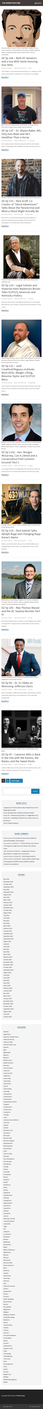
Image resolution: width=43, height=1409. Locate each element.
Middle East (7, 1252)
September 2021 (8, 939)
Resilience (7, 1320)
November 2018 (8, 1004)
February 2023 (8, 902)
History (4, 52)
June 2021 (7, 946)
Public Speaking (9, 1299)
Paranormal (29, 197)
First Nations (8, 1161)
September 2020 (8, 970)
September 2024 (8, 887)
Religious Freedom (9, 1315)
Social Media (22, 604)
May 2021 (6, 949)
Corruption (35, 600)
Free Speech (25, 50)
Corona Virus (10, 442)
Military (6, 1255)
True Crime (7, 1359)
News (7, 446)
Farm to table (9, 127)
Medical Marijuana (9, 1250)
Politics (28, 52)
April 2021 (7, 952)
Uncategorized (8, 1364)
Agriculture (7, 1034)
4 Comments (19, 214)
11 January (31, 140)
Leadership (9, 52)
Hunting (6, 1198)
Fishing (6, 1167)
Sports (12, 527)
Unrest (16, 362)
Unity (5, 1366)
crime (17, 358)
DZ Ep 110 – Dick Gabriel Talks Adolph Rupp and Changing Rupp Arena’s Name (21, 534)
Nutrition (29, 127)
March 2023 (7, 900)
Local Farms (7, 1234)
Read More (5, 77)
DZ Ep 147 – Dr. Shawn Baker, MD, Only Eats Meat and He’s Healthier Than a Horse (21, 134)
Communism (7, 1099)
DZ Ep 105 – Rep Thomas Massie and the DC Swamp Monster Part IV (21, 611)
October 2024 (8, 884)
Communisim (8, 1096)
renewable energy (9, 1317)
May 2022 (6, 921)
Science (6, 1330)
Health (31, 50)
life (5, 1229)
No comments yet (21, 68)
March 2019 (7, 996)
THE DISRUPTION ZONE (11, 3)
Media (14, 52)
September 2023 (8, 892)
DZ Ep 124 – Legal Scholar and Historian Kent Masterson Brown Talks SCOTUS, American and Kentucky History (21, 290)
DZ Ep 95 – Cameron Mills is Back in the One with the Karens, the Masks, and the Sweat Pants (21, 758)
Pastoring (7, 1278)
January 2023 (8, 905)
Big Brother (7, 1052)
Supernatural (37, 197)
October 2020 (8, 967)
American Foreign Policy (11, 1037)
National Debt (21, 52)
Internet (28, 749)
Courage (4, 525)
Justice (25, 280)
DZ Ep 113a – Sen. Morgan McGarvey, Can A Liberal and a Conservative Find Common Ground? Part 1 (19, 457)
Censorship (24, 48)
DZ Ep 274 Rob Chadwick (11, 823)
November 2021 (8, 936)
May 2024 (6, 889)
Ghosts (13, 197)
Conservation (8, 1107)
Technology (7, 1353)
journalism (7, 1213)
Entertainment (8, 1146)
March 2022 (7, 926)
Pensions (6, 1281)
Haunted (18, 197)
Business (4, 442)
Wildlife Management (10, 1379)
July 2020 (6, 975)
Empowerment (36, 442)
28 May (30, 764)
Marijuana (7, 1237)
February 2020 (8, 988)
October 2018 (8, 1006)
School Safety (8, 1325)
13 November (29, 214)
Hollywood (7, 1193)
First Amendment (17, 50)
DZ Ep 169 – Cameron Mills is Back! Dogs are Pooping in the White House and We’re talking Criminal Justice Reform (21, 861)
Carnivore (7, 125)
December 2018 (8, 1001)
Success (6, 1343)
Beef (3, 125)
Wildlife (6, 1377)
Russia (6, 1322)
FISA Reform (7, 1164)
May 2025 (6, 879)
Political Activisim (28, 677)
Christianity (7, 1083)
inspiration (7, 1208)
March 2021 (7, 954)
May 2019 (6, 993)
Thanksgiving (8, 1356)
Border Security (8, 1063)
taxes (5, 1351)
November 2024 (8, 882)
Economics (8, 50)
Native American (17, 677)
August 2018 (7, 1011)
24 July (30, 540)
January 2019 (8, 998)
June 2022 (7, 918)
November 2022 (8, 908)
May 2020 (6, 980)
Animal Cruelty (8, 1042)
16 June (30, 689)
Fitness (15, 127)
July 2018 (6, 1014)
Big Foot (6, 1055)
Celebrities (7, 1076)
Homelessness (8, 1195)
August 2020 (7, 972)
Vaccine (6, 1372)
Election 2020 (12, 360)
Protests (37, 360)
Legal (26, 360)
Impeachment (8, 1203)
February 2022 (8, 928)
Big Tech (6, 1058)
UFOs (5, 1361)
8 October (31, 298)
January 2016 (8, 1017)
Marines (6, 1239)
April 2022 (7, 923)
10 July (30, 617)
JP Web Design (20, 1396)
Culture (23, 442)
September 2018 (8, 1009)
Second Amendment (12, 604)
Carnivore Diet (15, 125)
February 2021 (8, 957)
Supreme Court (6, 282)
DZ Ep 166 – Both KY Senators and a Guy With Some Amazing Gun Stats (20, 61)
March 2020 (7, 985)
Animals (6, 1047)
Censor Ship (7, 1078)
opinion (6, 1273)
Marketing (7, 1242)
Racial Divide (5, 362)
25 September (32, 382)
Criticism (17, 442)
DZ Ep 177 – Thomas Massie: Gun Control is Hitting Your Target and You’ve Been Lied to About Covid (21, 845)
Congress (30, 48)
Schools (6, 1328)
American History (6, 48)
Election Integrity (9, 1141)
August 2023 (7, 895)
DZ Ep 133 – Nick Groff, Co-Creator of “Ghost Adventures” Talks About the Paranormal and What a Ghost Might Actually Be (21, 206)
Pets (5, 1283)
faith (5, 1151)
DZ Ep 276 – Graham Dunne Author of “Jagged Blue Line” (21, 815)
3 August (30, 465)
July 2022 (6, 915)
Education (15, 280)
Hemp (5, 1187)
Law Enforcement (33, 280)
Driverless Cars (8, 1130)
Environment (8, 1148)
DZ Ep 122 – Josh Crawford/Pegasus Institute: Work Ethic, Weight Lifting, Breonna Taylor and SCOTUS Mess (18, 372)
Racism (12, 362)
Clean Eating (23, 125)
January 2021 (8, 959)
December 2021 (8, 934)
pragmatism (23, 446)
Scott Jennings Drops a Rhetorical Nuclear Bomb (19, 813)
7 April (30, 68)
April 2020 (7, 983)
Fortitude (6, 1172)
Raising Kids (7, 1307)
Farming (6, 1156)
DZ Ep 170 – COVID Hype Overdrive (24, 856)
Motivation (7, 1260)
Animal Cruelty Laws (10, 1045)
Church (6, 1086)
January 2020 (8, 991)
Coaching (30, 125)
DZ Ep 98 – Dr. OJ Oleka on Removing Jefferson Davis (17, 684)
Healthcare (37, 50)
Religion (6, 1312)
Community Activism (10, 1102)
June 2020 (7, 978)
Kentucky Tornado (9, 1218)
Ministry (6, 1257)
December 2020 (8, 962)
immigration (7, 1200)
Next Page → (16, 781)
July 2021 (6, 944)
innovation (7, 1206)
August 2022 (7, 913)
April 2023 (7, 897)
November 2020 (8, 965)
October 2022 (8, 910)
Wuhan (6, 1382)
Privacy (6, 1294)
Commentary (8, 1094)
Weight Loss (7, 1374)
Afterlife (4, 197)
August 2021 (7, 941)
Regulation (7, 1309)
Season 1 (6, 1333)
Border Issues (8, 1060)
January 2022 (8, 931)
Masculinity (7, 1244)
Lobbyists (7, 1231)
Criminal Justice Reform (26, 358)
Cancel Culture (16, 48)
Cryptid (8, 197)
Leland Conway (7, 68)
